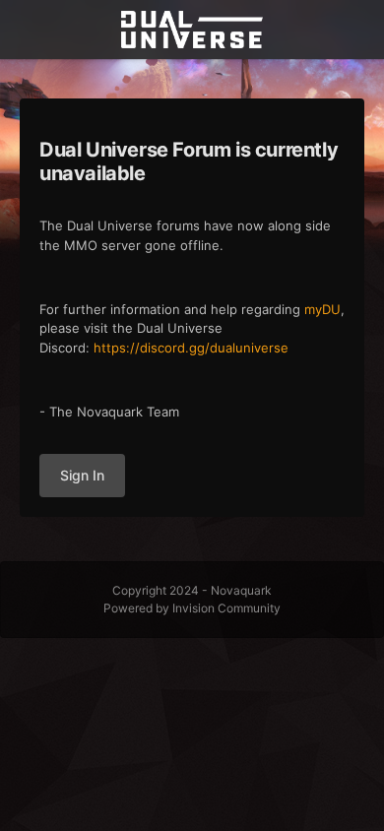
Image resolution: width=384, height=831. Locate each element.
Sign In (82, 475)
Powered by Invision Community (192, 608)
